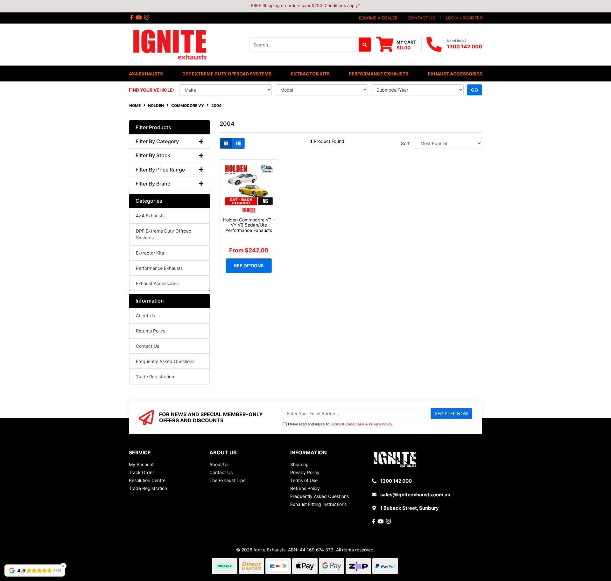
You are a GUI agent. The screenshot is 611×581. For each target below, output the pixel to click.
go (474, 90)
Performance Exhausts (159, 268)
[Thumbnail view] (226, 143)
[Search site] (365, 44)
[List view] (238, 143)
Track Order (141, 472)
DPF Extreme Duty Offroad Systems (164, 234)
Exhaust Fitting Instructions (318, 504)
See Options (248, 265)
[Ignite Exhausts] (169, 44)
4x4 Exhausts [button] (146, 73)
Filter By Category (157, 141)
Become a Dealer (378, 17)
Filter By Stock (153, 155)
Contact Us (147, 346)
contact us (421, 17)
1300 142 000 (464, 46)
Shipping (299, 464)
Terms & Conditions (347, 424)
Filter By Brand (153, 184)
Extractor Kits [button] (310, 73)
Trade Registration (155, 376)
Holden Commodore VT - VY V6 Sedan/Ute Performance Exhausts (249, 225)
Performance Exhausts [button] (378, 73)
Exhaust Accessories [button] (455, 73)
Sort (405, 143)
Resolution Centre (147, 480)
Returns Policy (150, 330)
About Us (145, 315)
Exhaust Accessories (157, 283)
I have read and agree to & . (340, 424)
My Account (141, 464)
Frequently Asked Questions (165, 361)
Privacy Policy (380, 424)
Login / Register (464, 17)
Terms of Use (304, 480)
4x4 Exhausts (150, 215)
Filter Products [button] (153, 127)
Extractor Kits (150, 253)
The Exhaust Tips (227, 480)
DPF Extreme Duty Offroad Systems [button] (226, 73)
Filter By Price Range (160, 170)
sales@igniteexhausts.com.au (415, 495)
